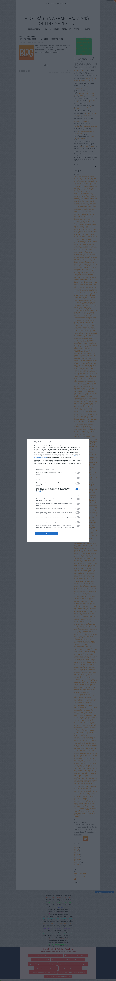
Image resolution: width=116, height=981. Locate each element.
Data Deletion (49, 539)
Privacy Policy (67, 539)
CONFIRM (47, 533)
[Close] (85, 442)
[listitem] (58, 469)
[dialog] (58, 490)
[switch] (78, 473)
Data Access (58, 539)
